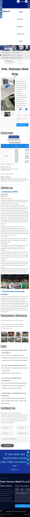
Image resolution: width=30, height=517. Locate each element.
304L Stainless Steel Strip (12, 56)
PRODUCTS (8, 55)
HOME (16, 52)
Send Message (22, 124)
